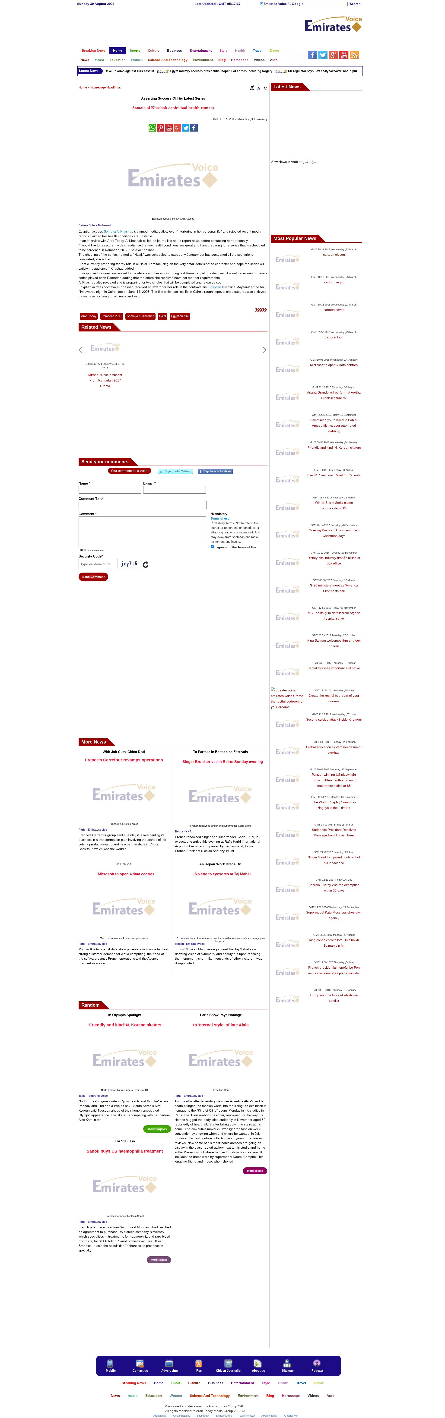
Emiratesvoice (224, 1415)
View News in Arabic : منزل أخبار (294, 162)
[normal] (258, 87)
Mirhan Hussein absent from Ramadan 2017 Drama (105, 380)
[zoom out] (264, 87)
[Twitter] (175, 473)
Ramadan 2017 (112, 316)
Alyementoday (269, 1415)
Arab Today (88, 316)
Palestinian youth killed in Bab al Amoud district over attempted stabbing (333, 425)
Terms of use (220, 518)
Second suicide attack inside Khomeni (334, 719)
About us (258, 1370)
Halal (162, 316)
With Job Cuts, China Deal (124, 752)
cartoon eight (333, 282)
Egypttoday (203, 1415)
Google (297, 4)
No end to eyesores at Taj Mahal (223, 874)
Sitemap (288, 1370)
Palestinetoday (246, 1415)
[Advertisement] (191, 24)
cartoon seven (334, 310)
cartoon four (334, 337)
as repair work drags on (220, 864)
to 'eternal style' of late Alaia (221, 1025)
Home (83, 87)
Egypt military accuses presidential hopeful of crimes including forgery (205, 71)
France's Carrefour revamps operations (124, 760)
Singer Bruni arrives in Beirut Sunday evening (222, 762)
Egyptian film (217, 287)
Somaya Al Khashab (118, 231)
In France (123, 864)
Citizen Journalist (228, 1370)
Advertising (169, 1370)
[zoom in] (252, 87)
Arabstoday (159, 1415)
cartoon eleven (334, 254)
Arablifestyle (291, 1415)
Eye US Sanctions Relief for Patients (333, 475)
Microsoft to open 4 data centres (126, 874)
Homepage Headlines (105, 87)
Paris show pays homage (221, 1015)
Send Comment (93, 577)
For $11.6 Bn (125, 1141)
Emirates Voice (276, 4)
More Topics (157, 1129)
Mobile (111, 1370)
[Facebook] (215, 473)
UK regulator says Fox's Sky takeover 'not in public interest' (314, 71)
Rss (199, 1370)
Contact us (140, 1370)
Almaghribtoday (181, 1415)
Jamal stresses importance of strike (334, 668)
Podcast (317, 1370)
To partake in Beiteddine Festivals (220, 752)
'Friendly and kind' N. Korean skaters (124, 1025)
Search (355, 4)
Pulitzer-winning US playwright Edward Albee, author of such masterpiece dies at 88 (334, 780)
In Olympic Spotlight (124, 1015)
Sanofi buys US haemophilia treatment (125, 1151)
